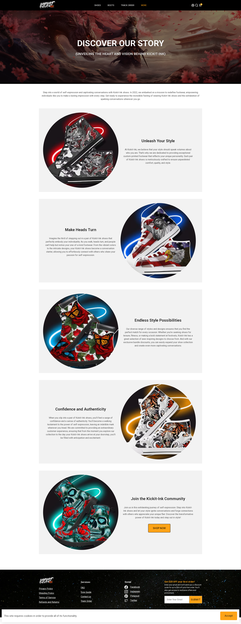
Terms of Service (47, 597)
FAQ (83, 587)
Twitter (133, 600)
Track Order (86, 601)
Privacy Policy (46, 588)
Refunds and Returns (49, 602)
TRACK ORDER (127, 5)
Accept (229, 615)
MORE (144, 5)
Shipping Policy (46, 593)
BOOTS (111, 5)
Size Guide (86, 592)
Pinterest (134, 596)
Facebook (135, 587)
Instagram (135, 591)
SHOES (97, 5)
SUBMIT (196, 599)
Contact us (86, 596)
